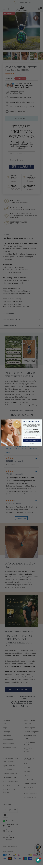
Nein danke (32, 443)
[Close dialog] (41, 420)
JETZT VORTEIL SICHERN (31, 440)
